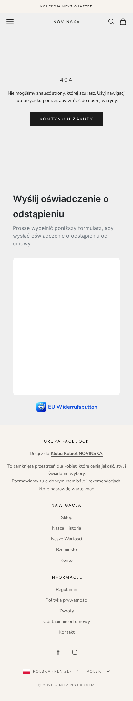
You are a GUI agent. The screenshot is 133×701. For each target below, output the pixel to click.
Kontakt (67, 632)
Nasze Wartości (66, 539)
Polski (95, 671)
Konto (66, 560)
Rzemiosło (66, 550)
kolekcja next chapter (66, 6)
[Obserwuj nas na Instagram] (75, 652)
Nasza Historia (66, 528)
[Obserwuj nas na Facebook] (58, 652)
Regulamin (66, 589)
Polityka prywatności (66, 600)
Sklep (66, 517)
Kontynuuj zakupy (66, 119)
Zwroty (66, 611)
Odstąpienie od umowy (66, 621)
